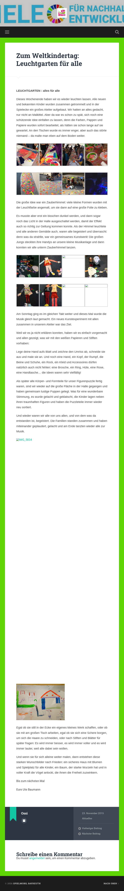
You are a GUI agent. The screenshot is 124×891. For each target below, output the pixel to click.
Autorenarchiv (24, 820)
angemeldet (37, 858)
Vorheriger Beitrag (92, 828)
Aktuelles (87, 818)
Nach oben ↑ (111, 883)
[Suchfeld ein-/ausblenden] (117, 31)
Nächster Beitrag (91, 833)
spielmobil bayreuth (27, 883)
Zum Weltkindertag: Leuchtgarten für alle (49, 59)
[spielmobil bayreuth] (62, 13)
